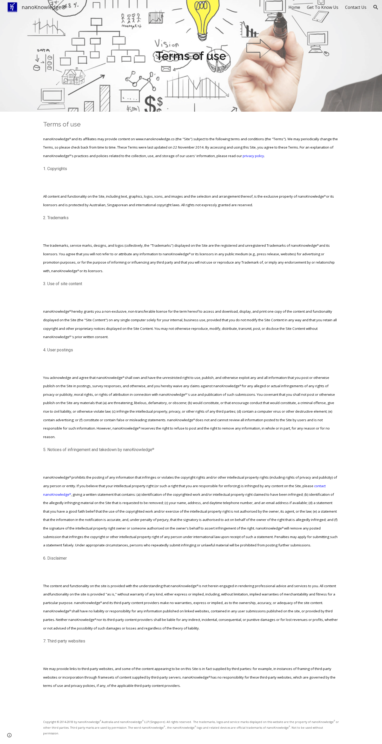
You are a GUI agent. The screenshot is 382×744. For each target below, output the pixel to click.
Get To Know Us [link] (322, 7)
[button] (376, 7)
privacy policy (253, 155)
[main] (191, 56)
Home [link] (294, 7)
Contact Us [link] (355, 7)
